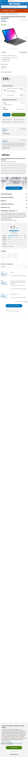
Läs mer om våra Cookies (7, 743)
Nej (24, 275)
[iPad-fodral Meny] (7, 14)
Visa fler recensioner (14, 305)
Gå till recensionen (6, 133)
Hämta (7, 114)
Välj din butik (5, 109)
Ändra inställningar (14, 754)
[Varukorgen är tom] (26, 3)
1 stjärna (4, 243)
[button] (3, 255)
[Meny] (1, 3)
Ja (21, 275)
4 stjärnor (4, 237)
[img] (26, 37)
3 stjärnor (4, 239)
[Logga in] (23, 3)
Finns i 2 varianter (12, 90)
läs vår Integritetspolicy (17, 743)
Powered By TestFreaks (20, 301)
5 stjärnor (4, 235)
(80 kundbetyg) (4, 21)
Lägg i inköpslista (24, 52)
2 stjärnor (4, 241)
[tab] (4, 1)
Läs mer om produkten (6, 72)
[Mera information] (7, 67)
